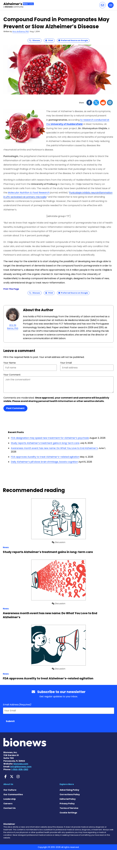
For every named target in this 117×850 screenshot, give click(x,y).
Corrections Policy (70, 794)
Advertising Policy (69, 789)
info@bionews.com (20, 766)
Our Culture (9, 789)
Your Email (66, 362)
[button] (102, 5)
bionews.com (21, 763)
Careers (7, 803)
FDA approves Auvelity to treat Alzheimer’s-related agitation (45, 456)
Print (50, 40)
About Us (8, 784)
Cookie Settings (68, 812)
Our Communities (13, 794)
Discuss (35, 40)
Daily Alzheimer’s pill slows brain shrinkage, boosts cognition (44, 461)
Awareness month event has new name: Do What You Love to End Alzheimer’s (54, 448)
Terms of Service (69, 808)
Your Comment (12, 374)
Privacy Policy (67, 803)
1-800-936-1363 (19, 769)
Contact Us (9, 808)
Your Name (9, 362)
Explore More (67, 784)
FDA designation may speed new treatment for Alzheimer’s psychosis (50, 438)
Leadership (9, 799)
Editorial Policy (68, 799)
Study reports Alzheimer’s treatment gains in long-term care (45, 443)
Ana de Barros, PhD (20, 31)
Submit (10, 721)
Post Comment (15, 408)
